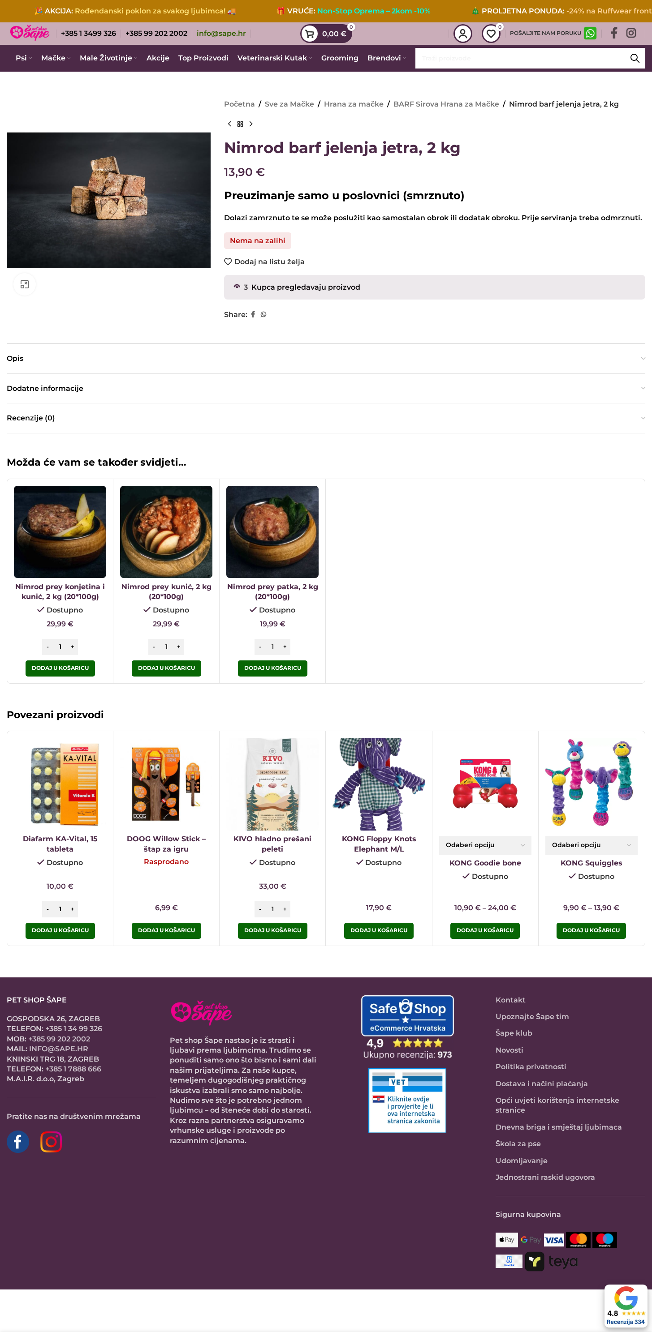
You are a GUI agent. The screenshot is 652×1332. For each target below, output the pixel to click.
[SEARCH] (635, 58)
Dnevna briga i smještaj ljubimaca (559, 1127)
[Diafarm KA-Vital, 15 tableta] (60, 784)
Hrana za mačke (354, 104)
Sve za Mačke (289, 104)
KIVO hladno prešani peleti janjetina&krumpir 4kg (272, 849)
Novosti (509, 1050)
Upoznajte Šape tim (532, 1016)
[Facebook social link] (614, 33)
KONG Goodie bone (485, 863)
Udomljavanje (522, 1160)
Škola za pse (518, 1143)
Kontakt (511, 1000)
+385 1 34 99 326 (73, 1028)
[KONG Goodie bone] (485, 784)
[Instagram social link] (631, 33)
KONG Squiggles (591, 863)
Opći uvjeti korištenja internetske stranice (557, 1105)
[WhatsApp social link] (263, 314)
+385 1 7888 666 (73, 1069)
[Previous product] (229, 124)
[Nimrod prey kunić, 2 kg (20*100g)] (166, 532)
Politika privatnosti (531, 1066)
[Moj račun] (463, 34)
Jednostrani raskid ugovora (545, 1177)
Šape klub (514, 1033)
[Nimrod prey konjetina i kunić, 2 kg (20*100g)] (60, 532)
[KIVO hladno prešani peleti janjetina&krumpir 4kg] (272, 784)
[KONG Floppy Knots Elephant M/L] (378, 784)
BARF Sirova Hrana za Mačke (446, 104)
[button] (60, 668)
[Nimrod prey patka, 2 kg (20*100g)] (272, 532)
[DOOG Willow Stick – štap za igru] (166, 784)
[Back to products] (240, 124)
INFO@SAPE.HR (58, 1049)
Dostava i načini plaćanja (542, 1083)
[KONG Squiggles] (591, 784)
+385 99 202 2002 (59, 1039)
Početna (239, 104)
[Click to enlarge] (24, 284)
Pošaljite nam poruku (545, 33)
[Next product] (251, 124)
